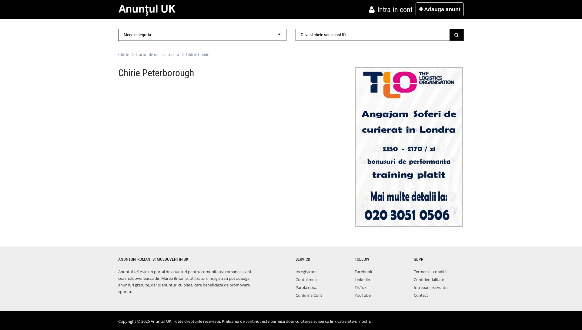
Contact (421, 295)
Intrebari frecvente (430, 287)
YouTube (363, 295)
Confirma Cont (309, 295)
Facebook (363, 271)
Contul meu (306, 279)
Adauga (442, 9)
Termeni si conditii (430, 271)
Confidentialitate (429, 279)
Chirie (123, 54)
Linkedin (362, 279)
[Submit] (457, 35)
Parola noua (306, 287)
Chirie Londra (198, 54)
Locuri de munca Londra (157, 54)
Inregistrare (306, 271)
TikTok (360, 287)
